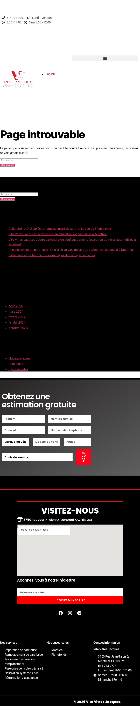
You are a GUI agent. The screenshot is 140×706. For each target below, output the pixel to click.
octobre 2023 (18, 328)
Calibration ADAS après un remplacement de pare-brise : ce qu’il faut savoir (60, 228)
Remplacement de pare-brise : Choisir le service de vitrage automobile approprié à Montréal (71, 249)
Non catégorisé (19, 358)
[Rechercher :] (70, 160)
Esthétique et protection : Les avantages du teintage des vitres (52, 255)
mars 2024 (16, 311)
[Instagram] (70, 613)
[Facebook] (60, 613)
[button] (105, 58)
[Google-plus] (79, 613)
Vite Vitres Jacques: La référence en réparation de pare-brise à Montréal (58, 234)
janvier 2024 (17, 322)
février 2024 (17, 317)
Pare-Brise (16, 363)
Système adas (18, 369)
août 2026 (16, 306)
